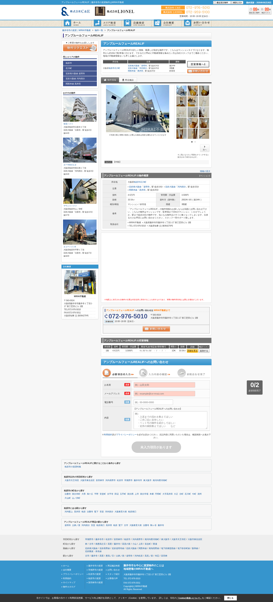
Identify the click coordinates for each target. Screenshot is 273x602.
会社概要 (67, 570)
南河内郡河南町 (160, 480)
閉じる (230, 598)
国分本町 (76, 494)
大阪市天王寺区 (72, 480)
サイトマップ (69, 582)
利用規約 (108, 434)
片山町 (68, 498)
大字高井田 (167, 494)
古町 (181, 494)
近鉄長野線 (105, 548)
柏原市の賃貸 (94, 578)
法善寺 (68, 494)
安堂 (102, 512)
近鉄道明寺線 (118, 548)
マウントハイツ (70, 206)
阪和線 (195, 548)
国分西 (130, 494)
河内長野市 (110, 480)
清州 (199, 494)
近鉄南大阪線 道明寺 (75, 73)
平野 (96, 494)
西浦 (155, 544)
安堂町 (103, 494)
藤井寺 (161, 525)
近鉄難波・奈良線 (93, 551)
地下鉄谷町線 (184, 548)
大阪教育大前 (121, 512)
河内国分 (143, 68)
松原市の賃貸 (94, 574)
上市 (137, 494)
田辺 (117, 494)
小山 (134, 544)
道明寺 (144, 66)
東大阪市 (147, 480)
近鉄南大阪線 (133, 66)
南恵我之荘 (100, 544)
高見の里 (126, 544)
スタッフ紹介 (113, 574)
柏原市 (111, 68)
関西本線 (132, 71)
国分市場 (144, 494)
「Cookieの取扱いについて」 (189, 598)
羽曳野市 (128, 480)
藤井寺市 (138, 480)
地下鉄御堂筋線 (168, 548)
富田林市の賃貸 (95, 582)
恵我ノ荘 (110, 556)
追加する (204, 351)
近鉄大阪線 (132, 68)
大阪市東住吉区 (87, 480)
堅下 (96, 512)
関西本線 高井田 (73, 84)
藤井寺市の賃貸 (95, 566)
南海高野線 (154, 548)
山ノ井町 (76, 498)
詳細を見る (192, 351)
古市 (126, 525)
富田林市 (100, 480)
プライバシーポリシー (126, 434)
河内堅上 (69, 512)
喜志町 (148, 544)
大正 (176, 494)
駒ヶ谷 (153, 525)
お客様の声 (112, 578)
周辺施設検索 (113, 566)
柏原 (84, 512)
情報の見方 (205, 171)
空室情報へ (197, 64)
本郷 (152, 494)
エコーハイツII (70, 247)
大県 (84, 494)
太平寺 (110, 494)
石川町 (117, 68)
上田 (141, 544)
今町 (194, 494)
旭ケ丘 (90, 494)
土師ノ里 (76, 525)
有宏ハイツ (68, 124)
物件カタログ (69, 587)
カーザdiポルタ (70, 165)
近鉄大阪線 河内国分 (75, 78)
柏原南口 (132, 512)
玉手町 (123, 494)
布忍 (157, 556)
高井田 (140, 71)
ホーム (66, 566)
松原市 (120, 480)
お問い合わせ (113, 570)
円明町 (158, 494)
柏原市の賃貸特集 (73, 467)
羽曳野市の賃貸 (95, 570)
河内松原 (138, 556)
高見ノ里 (149, 556)
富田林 (164, 556)
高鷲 (110, 544)
